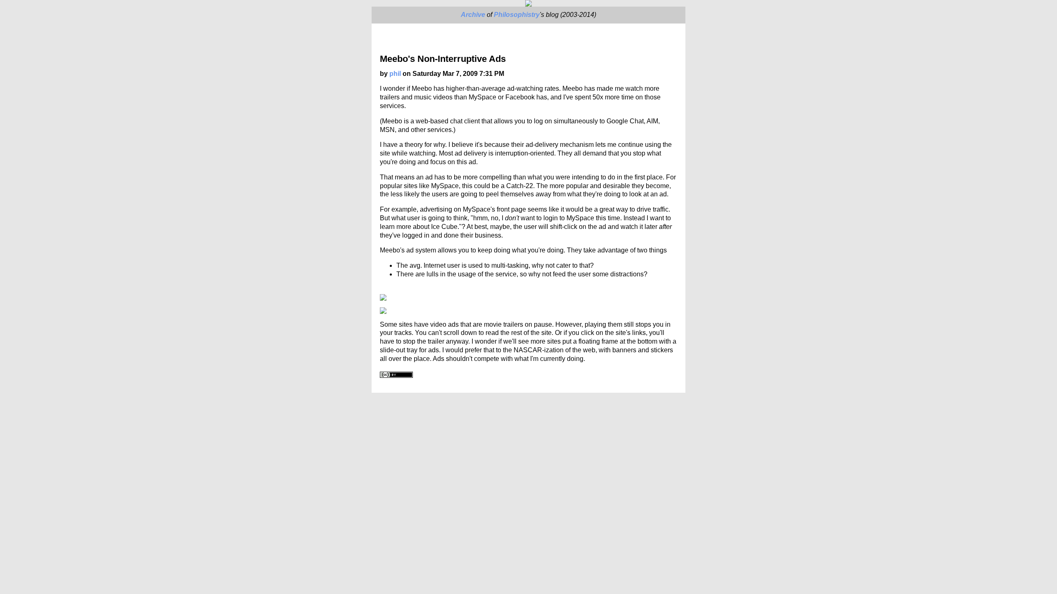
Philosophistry (517, 14)
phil (395, 73)
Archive (473, 14)
